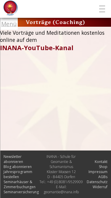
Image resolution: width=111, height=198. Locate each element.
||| (103, 8)
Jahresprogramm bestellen (18, 174)
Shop (103, 166)
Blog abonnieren (18, 166)
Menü (9, 24)
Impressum (98, 171)
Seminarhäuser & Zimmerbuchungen (20, 184)
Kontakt (101, 161)
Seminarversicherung (21, 191)
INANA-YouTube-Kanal (36, 47)
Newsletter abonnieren (13, 159)
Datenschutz (97, 181)
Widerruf (100, 186)
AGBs (102, 176)
